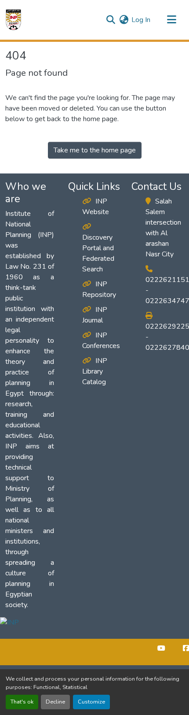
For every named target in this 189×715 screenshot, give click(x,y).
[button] (13, 20)
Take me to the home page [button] (95, 150)
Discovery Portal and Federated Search (98, 253)
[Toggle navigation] (171, 19)
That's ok (22, 702)
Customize (91, 702)
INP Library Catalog (94, 371)
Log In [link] (140, 20)
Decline (55, 702)
